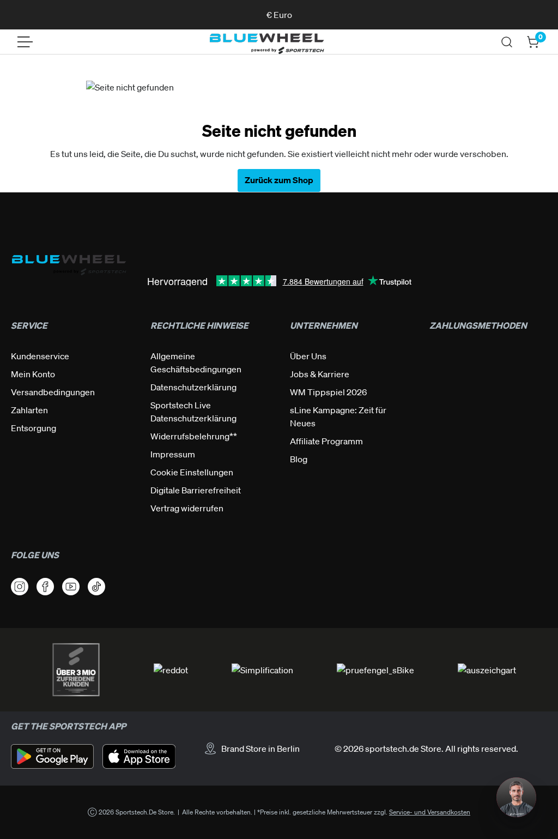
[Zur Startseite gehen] (266, 42)
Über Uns (308, 356)
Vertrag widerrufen (186, 508)
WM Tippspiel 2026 (328, 392)
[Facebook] (45, 586)
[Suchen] (507, 42)
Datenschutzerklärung (193, 387)
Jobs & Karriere (319, 374)
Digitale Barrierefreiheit (195, 490)
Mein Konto (33, 374)
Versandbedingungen (53, 392)
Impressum (172, 454)
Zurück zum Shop (279, 180)
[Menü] (25, 42)
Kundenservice (40, 356)
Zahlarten (29, 410)
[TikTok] (96, 586)
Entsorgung (33, 427)
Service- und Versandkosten (429, 812)
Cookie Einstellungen (191, 472)
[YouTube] (71, 586)
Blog (298, 459)
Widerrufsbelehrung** (193, 436)
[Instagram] (19, 586)
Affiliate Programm (326, 441)
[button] (516, 797)
